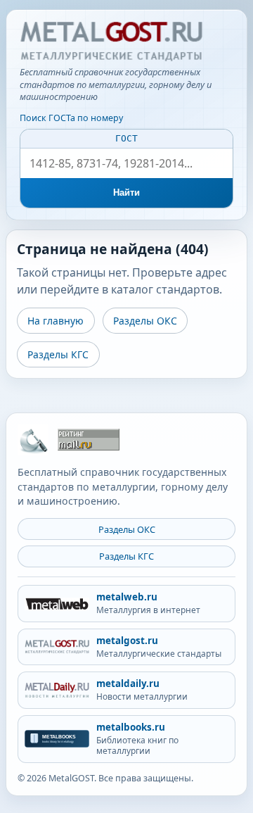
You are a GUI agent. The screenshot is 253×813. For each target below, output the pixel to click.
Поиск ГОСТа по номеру (71, 118)
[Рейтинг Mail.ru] (88, 439)
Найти (127, 192)
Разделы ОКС (145, 320)
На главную (55, 320)
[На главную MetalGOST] (33, 439)
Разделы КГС (58, 354)
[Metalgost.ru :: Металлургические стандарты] (111, 41)
